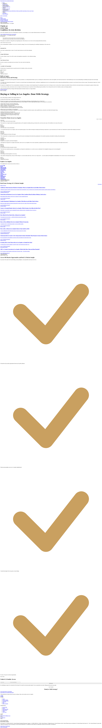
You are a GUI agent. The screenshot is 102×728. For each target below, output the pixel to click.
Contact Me (8, 8)
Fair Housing (7, 726)
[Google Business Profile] (2, 696)
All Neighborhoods (6, 10)
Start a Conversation (3, 15)
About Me (4, 701)
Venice (32, 10)
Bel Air (15, 10)
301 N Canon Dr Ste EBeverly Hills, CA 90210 (4, 721)
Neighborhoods (3, 21)
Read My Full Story (3, 89)
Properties (5, 3)
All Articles (100, 184)
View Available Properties (4, 34)
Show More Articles (4, 254)
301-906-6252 (2, 717)
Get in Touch (2, 691)
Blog (6, 21)
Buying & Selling (6, 5)
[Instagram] (0, 696)
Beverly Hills (11, 10)
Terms (1, 726)
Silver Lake (29, 10)
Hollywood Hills (19, 10)
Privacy (4, 726)
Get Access (51, 683)
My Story (4, 8)
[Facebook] (1, 696)
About (4, 7)
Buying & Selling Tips (6, 6)
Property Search (5, 4)
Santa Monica (24, 10)
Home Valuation (10, 21)
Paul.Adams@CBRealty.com (5, 715)
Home (4, 2)
